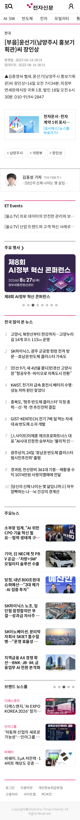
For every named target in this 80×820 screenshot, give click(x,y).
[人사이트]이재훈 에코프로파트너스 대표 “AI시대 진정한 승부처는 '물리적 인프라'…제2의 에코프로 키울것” (42, 438)
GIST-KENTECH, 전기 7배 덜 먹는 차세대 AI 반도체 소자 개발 (42, 422)
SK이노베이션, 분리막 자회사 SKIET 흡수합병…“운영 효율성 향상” (22, 639)
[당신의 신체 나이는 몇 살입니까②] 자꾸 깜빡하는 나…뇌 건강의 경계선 (42, 489)
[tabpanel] (40, 277)
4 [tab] (37, 305)
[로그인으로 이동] (71, 6)
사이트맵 (30, 794)
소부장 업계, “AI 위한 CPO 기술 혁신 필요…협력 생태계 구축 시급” (22, 535)
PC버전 (47, 794)
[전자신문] (40, 6)
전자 (43, 18)
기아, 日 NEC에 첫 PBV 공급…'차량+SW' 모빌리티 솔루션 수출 (22, 558)
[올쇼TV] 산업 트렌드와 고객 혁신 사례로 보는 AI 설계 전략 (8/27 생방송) (40, 226)
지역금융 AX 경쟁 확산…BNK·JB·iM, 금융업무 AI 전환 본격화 (22, 662)
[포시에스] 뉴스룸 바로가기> (56, 130)
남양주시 (16, 153)
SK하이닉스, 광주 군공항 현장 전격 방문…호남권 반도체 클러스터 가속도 (40, 354)
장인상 (57, 153)
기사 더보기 (51, 178)
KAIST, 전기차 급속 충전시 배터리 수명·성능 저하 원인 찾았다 (42, 388)
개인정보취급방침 (50, 788)
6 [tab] (47, 305)
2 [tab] (28, 305)
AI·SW (9, 18)
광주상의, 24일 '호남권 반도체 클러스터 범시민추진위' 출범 (42, 455)
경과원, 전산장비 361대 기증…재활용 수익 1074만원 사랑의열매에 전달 (43, 472)
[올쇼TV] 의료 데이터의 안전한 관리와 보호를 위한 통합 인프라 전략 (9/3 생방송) (40, 216)
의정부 (37, 153)
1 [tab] (23, 305)
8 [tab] (56, 305)
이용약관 (26, 788)
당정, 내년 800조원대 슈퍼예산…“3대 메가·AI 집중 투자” (22, 585)
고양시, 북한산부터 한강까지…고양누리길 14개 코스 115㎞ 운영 (42, 337)
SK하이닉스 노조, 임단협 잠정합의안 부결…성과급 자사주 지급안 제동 (22, 613)
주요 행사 (14, 247)
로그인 (10, 788)
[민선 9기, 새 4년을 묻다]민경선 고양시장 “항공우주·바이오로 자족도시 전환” (41, 371)
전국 (7, 33)
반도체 (27, 18)
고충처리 (12, 794)
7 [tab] (51, 305)
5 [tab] (42, 305)
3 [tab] (33, 305)
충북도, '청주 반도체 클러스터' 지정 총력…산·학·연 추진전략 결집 (40, 405)
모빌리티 (61, 18)
